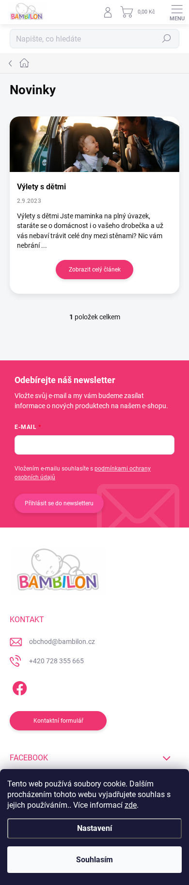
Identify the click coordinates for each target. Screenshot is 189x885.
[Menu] (177, 12)
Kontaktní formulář (58, 720)
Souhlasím (94, 859)
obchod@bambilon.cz (62, 641)
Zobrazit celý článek (95, 269)
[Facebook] (18, 686)
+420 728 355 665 (56, 661)
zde (131, 805)
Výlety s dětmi (41, 186)
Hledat (166, 38)
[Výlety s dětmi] (94, 144)
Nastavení (94, 828)
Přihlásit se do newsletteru (59, 503)
